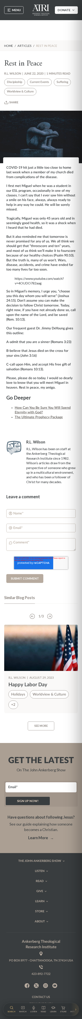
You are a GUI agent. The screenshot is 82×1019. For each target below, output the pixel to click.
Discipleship (14, 82)
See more (41, 725)
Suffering (62, 82)
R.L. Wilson (12, 73)
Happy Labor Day (27, 684)
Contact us (41, 997)
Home (8, 45)
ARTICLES (24, 45)
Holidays (18, 694)
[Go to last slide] (32, 616)
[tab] (19, 600)
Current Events (39, 82)
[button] (11, 1009)
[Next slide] (50, 616)
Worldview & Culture (20, 91)
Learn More (41, 837)
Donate (64, 10)
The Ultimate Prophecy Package (39, 417)
